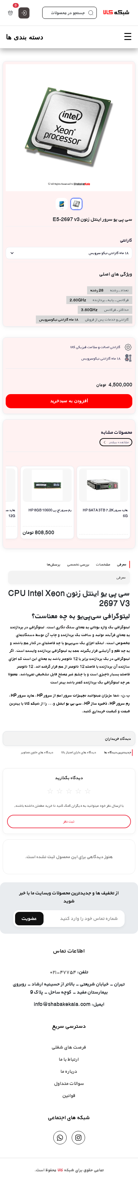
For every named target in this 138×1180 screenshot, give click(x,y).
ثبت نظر (69, 821)
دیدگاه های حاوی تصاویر (37, 752)
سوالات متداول (69, 1083)
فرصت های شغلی (69, 1047)
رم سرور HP (120, 703)
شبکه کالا (31, 703)
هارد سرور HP (22, 695)
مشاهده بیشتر (119, 442)
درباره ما (69, 1071)
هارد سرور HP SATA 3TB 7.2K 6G (105, 512)
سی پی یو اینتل (69, 703)
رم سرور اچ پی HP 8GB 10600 (50, 510)
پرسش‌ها (54, 564)
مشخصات (103, 564)
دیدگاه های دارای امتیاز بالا (78, 752)
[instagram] (78, 1137)
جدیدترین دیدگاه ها (117, 752)
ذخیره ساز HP (95, 703)
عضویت (29, 918)
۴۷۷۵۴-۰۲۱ (63, 972)
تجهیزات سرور (75, 695)
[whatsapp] (60, 1137)
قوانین (69, 1095)
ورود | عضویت (23, 12)
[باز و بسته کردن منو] (69, 37)
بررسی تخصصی (78, 564)
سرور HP (44, 695)
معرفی (122, 564)
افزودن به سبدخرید (69, 400)
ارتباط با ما (69, 1059)
